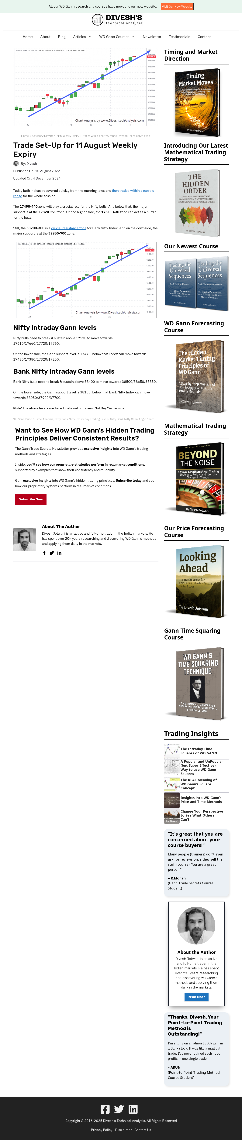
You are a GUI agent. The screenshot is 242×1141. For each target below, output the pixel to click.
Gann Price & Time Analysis (35, 419)
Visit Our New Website (177, 6)
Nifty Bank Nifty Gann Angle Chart (132, 419)
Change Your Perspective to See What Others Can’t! (202, 815)
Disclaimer (123, 1130)
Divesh (31, 163)
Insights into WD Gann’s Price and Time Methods (201, 799)
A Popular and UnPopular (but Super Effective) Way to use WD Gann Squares (202, 767)
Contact (204, 36)
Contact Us (143, 1130)
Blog (62, 36)
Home (28, 36)
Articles (79, 36)
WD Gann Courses (114, 36)
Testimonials (179, 36)
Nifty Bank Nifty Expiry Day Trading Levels (82, 419)
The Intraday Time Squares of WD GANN (199, 751)
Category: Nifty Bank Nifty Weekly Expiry (55, 135)
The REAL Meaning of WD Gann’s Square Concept (199, 784)
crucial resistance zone (68, 228)
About (45, 36)
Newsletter (152, 36)
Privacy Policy (101, 1130)
